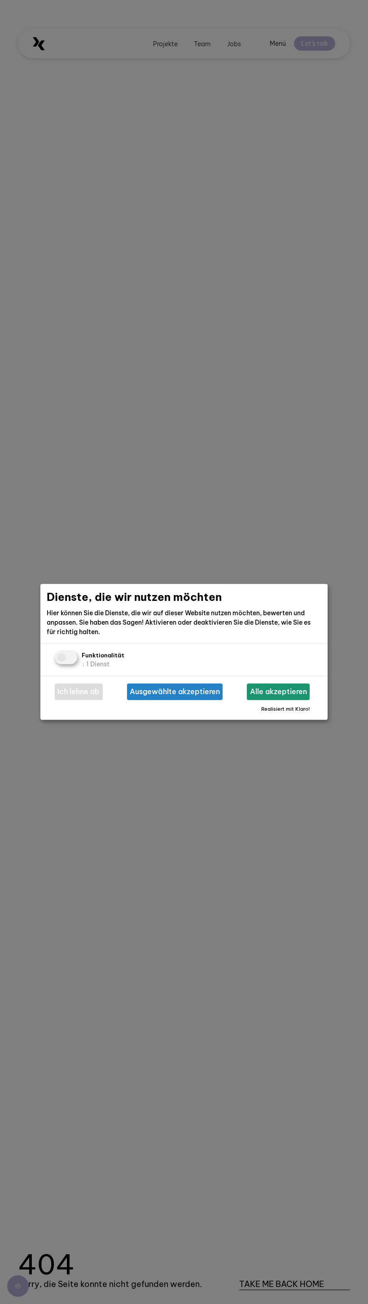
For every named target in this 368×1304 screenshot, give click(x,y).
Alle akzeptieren (278, 691)
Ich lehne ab (78, 691)
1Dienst (96, 664)
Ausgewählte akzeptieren (175, 691)
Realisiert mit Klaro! (285, 709)
